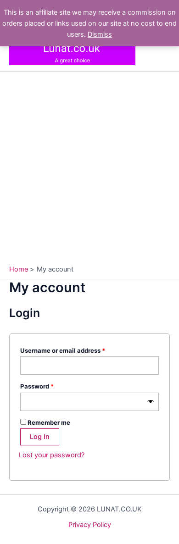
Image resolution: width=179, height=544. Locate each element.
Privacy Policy (89, 525)
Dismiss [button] (100, 34)
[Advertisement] (89, 170)
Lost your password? (51, 455)
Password (50, 386)
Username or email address (75, 350)
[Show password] (150, 401)
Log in (40, 437)
